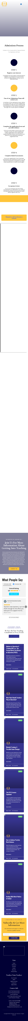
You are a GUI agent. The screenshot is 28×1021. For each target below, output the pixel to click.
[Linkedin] (13, 1017)
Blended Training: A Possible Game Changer (13, 748)
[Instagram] (16, 1017)
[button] (14, 218)
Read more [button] (7, 612)
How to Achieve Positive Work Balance (13, 841)
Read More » (8, 664)
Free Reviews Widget (14, 617)
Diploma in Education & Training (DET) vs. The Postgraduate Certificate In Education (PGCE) (13, 649)
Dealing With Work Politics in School (13, 898)
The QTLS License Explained (11, 793)
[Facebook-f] (11, 1017)
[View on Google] (5, 601)
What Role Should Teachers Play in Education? (14, 699)
